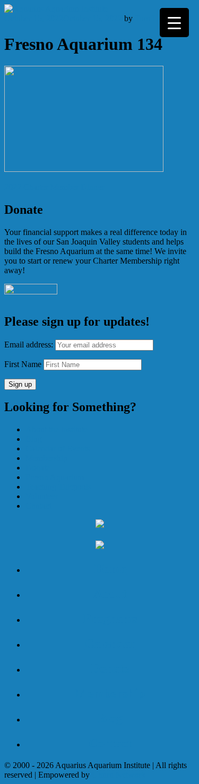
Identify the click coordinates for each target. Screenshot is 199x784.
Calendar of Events (57, 448)
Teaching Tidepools (58, 486)
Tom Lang (152, 18)
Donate (37, 467)
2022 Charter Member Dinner (54, 186)
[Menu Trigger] (174, 22)
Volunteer (41, 496)
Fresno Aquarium (54, 477)
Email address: (29, 344)
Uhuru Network (118, 774)
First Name (22, 364)
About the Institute (56, 429)
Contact (38, 505)
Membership (46, 458)
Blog (33, 438)
